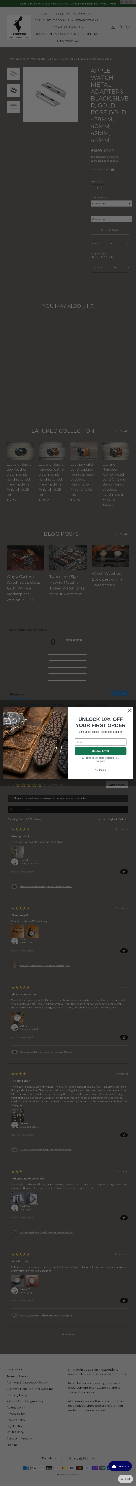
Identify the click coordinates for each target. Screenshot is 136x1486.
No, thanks (101, 770)
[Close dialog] (129, 710)
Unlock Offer (100, 750)
